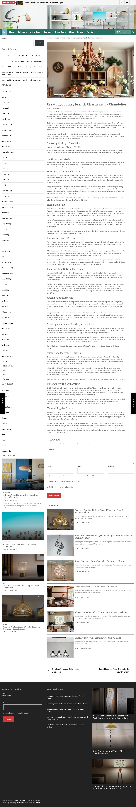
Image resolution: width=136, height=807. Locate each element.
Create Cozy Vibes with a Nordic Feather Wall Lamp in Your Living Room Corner (111, 717)
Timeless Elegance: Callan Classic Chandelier (96, 587)
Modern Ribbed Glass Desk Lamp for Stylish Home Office (22, 67)
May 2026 (5, 108)
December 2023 (7, 268)
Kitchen (11, 32)
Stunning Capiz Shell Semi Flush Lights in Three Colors (119, 14)
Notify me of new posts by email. (61, 487)
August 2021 (6, 362)
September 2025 (7, 152)
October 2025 (6, 147)
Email (80, 466)
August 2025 (6, 158)
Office (71, 32)
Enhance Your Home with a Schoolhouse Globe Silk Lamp (23, 56)
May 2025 (5, 174)
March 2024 (6, 251)
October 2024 (6, 213)
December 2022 (7, 323)
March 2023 (6, 306)
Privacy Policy (6, 696)
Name (49, 466)
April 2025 (5, 180)
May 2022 (5, 340)
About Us (5, 693)
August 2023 (6, 279)
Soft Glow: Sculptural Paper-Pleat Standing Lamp (109, 752)
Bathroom (22, 32)
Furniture (91, 32)
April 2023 (5, 301)
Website (111, 466)
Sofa (3, 440)
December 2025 (7, 136)
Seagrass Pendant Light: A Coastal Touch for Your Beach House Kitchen (101, 511)
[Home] (4, 32)
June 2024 (5, 235)
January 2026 (6, 130)
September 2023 (7, 273)
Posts (3, 370)
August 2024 (6, 224)
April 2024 (5, 246)
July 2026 (5, 97)
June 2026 (5, 102)
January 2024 (6, 262)
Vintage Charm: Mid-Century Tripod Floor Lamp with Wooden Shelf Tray (113, 787)
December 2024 (7, 202)
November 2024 (7, 207)
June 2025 (5, 169)
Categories (5, 379)
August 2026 (6, 91)
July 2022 (5, 334)
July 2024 (5, 229)
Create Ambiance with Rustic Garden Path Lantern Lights (22, 80)
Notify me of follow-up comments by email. (64, 481)
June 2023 (5, 290)
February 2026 (7, 125)
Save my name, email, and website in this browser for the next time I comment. (77, 476)
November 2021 (7, 356)
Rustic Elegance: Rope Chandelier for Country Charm (99, 561)
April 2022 (5, 345)
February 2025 (7, 191)
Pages (4, 374)
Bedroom (48, 32)
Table (4, 446)
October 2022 (6, 329)
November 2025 (7, 141)
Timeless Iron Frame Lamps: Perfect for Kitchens (98, 638)
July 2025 (5, 163)
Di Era (48, 109)
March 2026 (6, 119)
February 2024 (7, 257)
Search (4, 38)
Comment (51, 449)
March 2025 (6, 185)
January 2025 (6, 196)
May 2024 (5, 240)
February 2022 (7, 351)
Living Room (35, 32)
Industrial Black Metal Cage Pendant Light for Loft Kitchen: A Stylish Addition (103, 536)
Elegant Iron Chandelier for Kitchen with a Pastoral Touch (102, 612)
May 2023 (5, 295)
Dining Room (60, 32)
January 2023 (6, 317)
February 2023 (7, 312)
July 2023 (5, 284)
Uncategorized (7, 451)
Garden (80, 32)
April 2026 (5, 113)
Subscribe (8, 719)
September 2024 (8, 218)
